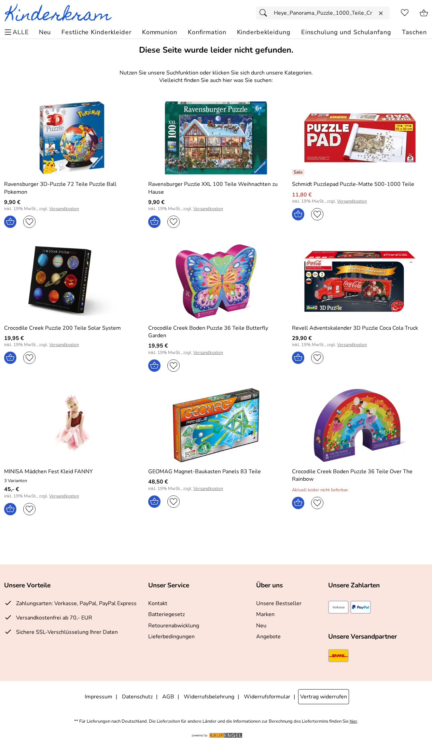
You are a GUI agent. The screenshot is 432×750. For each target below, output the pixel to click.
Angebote (268, 636)
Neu (261, 625)
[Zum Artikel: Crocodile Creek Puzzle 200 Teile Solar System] (72, 281)
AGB (168, 696)
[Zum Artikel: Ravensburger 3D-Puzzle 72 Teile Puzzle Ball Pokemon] (72, 138)
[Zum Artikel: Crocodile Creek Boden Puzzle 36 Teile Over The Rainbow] (360, 425)
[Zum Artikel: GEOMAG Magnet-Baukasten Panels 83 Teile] (216, 425)
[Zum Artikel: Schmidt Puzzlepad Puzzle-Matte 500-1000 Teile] (360, 138)
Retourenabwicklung (173, 625)
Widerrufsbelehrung (209, 696)
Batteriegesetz (166, 614)
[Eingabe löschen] (381, 13)
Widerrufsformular (267, 696)
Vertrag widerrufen (323, 696)
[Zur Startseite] (61, 13)
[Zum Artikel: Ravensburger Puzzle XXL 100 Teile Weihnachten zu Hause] (216, 138)
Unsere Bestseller (279, 603)
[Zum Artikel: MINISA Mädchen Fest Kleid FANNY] (72, 425)
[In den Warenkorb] (10, 222)
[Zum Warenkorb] (424, 13)
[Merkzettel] (405, 13)
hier (353, 721)
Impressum (98, 696)
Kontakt (157, 603)
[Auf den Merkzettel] (29, 222)
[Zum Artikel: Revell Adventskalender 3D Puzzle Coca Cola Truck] (360, 281)
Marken (265, 614)
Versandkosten (64, 209)
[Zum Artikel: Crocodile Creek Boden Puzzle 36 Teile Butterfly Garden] (216, 281)
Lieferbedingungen (171, 636)
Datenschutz (137, 696)
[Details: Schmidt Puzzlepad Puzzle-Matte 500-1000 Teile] (299, 172)
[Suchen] (265, 12)
